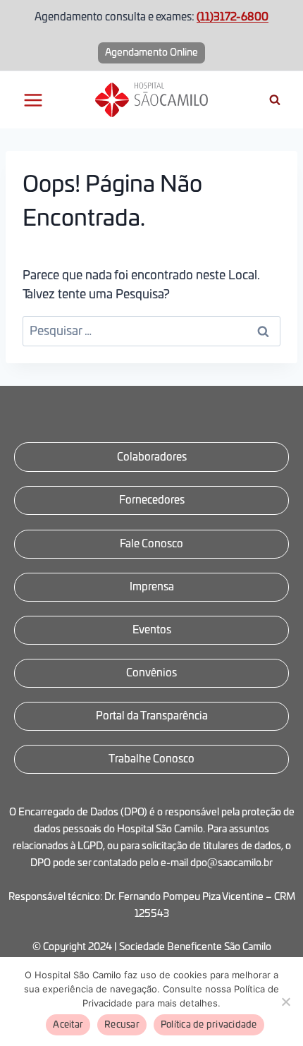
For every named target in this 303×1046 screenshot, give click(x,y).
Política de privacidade (209, 1025)
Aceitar (68, 1025)
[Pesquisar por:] (151, 331)
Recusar (122, 1025)
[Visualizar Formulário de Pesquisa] (275, 100)
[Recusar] (285, 1002)
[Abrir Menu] (33, 99)
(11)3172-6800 (232, 17)
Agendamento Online (151, 53)
